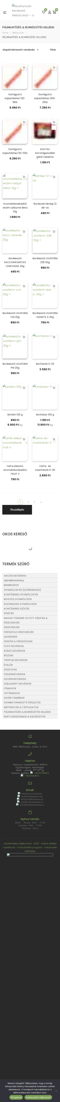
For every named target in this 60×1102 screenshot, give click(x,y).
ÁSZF (36, 843)
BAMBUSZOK (11, 585)
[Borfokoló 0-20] (45, 346)
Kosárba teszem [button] (24, 67)
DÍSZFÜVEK (10, 669)
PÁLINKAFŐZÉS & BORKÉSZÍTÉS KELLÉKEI (27, 712)
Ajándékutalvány (14, 580)
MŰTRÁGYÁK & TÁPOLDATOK (21, 707)
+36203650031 (31, 775)
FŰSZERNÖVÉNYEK (14, 674)
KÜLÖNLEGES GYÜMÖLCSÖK (20, 604)
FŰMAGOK (10, 688)
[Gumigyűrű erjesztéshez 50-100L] (15, 131)
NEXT (41, 502)
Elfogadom (16, 1097)
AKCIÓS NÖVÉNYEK (15, 576)
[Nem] (56, 1090)
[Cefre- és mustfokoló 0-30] (45, 448)
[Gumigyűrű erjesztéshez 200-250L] (45, 76)
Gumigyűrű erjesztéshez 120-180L (15, 98)
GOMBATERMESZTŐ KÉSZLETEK (22, 702)
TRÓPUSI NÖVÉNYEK (16, 660)
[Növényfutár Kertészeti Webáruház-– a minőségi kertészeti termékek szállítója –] (24, 12)
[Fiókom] (49, 12)
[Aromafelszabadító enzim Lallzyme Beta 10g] (15, 186)
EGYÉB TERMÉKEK (14, 698)
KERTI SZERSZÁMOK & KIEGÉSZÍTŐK (25, 716)
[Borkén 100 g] (15, 396)
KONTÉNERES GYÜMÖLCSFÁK (21, 594)
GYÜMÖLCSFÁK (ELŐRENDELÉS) (22, 590)
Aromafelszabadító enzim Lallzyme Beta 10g (15, 207)
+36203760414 (41, 773)
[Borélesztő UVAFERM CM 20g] (15, 295)
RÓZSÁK (8, 655)
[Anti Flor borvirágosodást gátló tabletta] (45, 131)
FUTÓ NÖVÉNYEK (14, 646)
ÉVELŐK (8, 665)
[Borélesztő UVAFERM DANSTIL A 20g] (45, 295)
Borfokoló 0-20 (45, 364)
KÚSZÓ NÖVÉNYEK (14, 651)
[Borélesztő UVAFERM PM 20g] (15, 346)
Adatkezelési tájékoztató (18, 843)
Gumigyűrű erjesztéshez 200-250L (45, 98)
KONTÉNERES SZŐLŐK (16, 608)
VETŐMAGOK (12, 693)
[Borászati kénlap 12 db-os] (45, 186)
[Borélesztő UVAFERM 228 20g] (45, 240)
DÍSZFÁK (9, 613)
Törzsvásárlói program (29, 847)
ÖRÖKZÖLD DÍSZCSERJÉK (19, 632)
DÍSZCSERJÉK (12, 627)
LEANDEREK (10, 636)
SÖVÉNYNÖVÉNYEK (15, 679)
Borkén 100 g (15, 414)
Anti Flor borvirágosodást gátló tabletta (45, 153)
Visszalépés (17, 509)
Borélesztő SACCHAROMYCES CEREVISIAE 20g (15, 262)
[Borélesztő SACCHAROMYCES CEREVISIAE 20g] (15, 240)
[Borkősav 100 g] (45, 396)
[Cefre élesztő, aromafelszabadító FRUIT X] (15, 448)
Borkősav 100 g (45, 414)
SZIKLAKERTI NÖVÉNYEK (18, 683)
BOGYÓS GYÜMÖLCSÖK (18, 599)
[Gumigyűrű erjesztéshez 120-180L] (15, 76)
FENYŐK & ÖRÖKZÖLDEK (18, 641)
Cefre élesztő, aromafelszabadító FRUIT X (15, 470)
